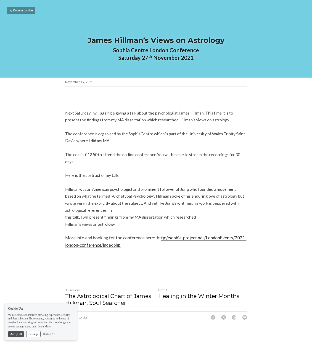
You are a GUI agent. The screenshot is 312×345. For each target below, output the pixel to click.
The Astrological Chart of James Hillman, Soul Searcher (108, 299)
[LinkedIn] (234, 317)
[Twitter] (223, 317)
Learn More (44, 326)
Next (161, 290)
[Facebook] (213, 317)
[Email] (244, 317)
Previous (74, 290)
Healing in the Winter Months (198, 296)
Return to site (23, 10)
